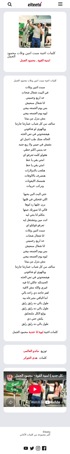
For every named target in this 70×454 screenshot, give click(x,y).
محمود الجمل (28, 60)
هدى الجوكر (30, 357)
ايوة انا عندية (36, 332)
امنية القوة (44, 60)
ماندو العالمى (31, 350)
